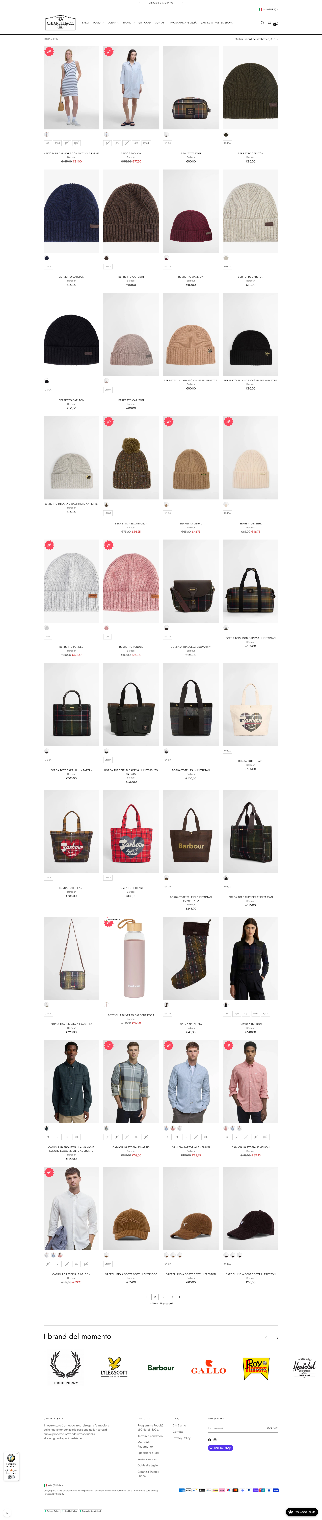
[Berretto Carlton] (250, 87)
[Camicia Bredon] (250, 958)
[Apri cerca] (262, 22)
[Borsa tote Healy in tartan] (191, 704)
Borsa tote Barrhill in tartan (71, 770)
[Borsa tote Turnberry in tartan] (250, 831)
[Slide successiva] (275, 1338)
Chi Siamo (179, 1425)
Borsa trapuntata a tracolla (71, 1024)
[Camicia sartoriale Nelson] (191, 1081)
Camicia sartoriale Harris (131, 1147)
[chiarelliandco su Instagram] (215, 1440)
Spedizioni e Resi (148, 1452)
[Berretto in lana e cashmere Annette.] (191, 334)
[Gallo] (209, 1368)
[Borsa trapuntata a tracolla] (71, 958)
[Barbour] (161, 1368)
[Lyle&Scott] (113, 1368)
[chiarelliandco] (60, 22)
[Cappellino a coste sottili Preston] (191, 1208)
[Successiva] (182, 3)
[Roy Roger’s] (256, 1368)
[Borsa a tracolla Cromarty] (191, 581)
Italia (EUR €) (269, 9)
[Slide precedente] (268, 1338)
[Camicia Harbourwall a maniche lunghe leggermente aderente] (71, 1081)
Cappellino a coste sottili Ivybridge (131, 1274)
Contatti (178, 1431)
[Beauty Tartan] (191, 87)
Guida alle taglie (148, 1465)
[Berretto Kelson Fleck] (131, 457)
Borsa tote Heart (250, 761)
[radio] (47, 134)
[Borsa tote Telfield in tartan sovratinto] (191, 831)
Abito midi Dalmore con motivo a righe (71, 153)
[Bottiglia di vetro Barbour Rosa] (131, 958)
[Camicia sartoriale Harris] (131, 1081)
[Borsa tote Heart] (250, 704)
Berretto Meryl (191, 523)
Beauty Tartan (191, 153)
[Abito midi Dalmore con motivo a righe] (71, 87)
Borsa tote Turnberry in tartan (250, 897)
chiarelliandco (70, 1490)
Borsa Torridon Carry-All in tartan (251, 638)
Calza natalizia (191, 1024)
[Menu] (17, 1454)
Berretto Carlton (250, 153)
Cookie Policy (71, 1511)
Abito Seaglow (131, 153)
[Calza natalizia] (191, 958)
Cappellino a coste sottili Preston (191, 1274)
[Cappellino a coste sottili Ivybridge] (131, 1208)
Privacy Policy (182, 1438)
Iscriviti (272, 1428)
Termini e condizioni (150, 1436)
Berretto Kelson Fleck (131, 523)
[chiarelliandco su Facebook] (210, 1440)
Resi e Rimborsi (147, 1459)
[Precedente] (140, 3)
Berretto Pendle (71, 646)
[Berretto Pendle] (71, 581)
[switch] (11, 1477)
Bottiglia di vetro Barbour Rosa (131, 1015)
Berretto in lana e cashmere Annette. (191, 380)
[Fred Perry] (65, 1368)
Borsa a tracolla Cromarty (191, 646)
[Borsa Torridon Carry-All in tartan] (250, 581)
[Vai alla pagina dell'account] (269, 22)
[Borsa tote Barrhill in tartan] (71, 704)
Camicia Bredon (250, 1024)
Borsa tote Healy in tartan (191, 770)
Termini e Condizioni (91, 1511)
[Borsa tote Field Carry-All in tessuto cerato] (131, 704)
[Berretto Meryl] (191, 457)
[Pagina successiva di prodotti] (179, 1297)
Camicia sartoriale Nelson (191, 1147)
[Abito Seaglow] (131, 87)
